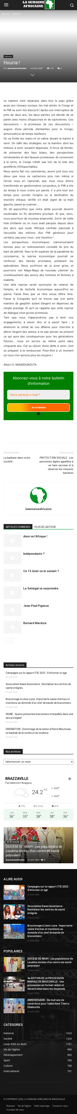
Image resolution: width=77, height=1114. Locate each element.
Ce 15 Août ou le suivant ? (41, 571)
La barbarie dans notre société (17, 459)
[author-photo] (38, 503)
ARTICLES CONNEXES (18, 526)
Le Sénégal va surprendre (40, 588)
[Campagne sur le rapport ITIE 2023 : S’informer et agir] (14, 892)
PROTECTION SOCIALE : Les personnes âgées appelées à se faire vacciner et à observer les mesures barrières (56, 465)
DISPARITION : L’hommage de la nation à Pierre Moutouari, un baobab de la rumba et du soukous (38, 731)
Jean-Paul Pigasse (36, 605)
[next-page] (11, 640)
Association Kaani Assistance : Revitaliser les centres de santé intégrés (38, 686)
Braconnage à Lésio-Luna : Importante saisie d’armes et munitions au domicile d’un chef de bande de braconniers (38, 701)
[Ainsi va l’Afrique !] (12, 540)
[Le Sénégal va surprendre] (12, 592)
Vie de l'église (13, 842)
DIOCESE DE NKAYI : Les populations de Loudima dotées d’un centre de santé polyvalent (34, 851)
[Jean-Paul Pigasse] (12, 610)
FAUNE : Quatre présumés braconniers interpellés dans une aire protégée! (39, 716)
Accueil (5, 13)
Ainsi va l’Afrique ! (35, 536)
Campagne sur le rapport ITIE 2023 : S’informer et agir (36, 672)
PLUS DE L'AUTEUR (45, 526)
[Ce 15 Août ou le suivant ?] (12, 575)
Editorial (16, 13)
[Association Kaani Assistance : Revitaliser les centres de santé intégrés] (14, 911)
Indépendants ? (34, 553)
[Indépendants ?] (12, 558)
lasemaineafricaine (17, 68)
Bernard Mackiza (34, 623)
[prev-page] (6, 640)
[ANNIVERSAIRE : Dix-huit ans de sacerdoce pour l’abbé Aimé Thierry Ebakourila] (14, 1005)
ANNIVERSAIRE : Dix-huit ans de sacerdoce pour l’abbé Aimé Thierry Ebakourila (48, 1004)
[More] (54, 89)
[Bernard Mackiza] (12, 627)
